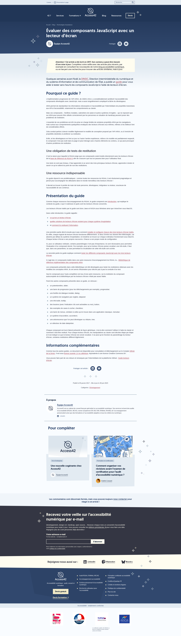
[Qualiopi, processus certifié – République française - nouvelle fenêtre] (102, 619)
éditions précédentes (96, 527)
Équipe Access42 (62, 43)
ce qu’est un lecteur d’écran (60, 218)
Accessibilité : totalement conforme (90, 606)
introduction (112, 201)
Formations (74, 15)
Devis (130, 15)
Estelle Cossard (106, 481)
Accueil (48, 25)
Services (60, 15)
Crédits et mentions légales (117, 585)
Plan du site (112, 592)
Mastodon (110, 561)
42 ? (49, 15)
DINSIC (84, 78)
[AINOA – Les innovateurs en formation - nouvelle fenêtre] (124, 619)
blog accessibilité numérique (111, 67)
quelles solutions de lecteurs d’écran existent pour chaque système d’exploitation (80, 221)
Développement (94, 387)
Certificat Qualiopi (114, 581)
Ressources (116, 15)
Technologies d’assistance (64, 25)
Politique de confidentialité (116, 588)
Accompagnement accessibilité (89, 579)
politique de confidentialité (57, 548)
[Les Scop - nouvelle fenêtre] (56, 619)
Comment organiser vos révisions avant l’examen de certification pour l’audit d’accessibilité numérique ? (110, 470)
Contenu (49, 2)
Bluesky (129, 561)
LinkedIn (91, 561)
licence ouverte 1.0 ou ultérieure (76, 353)
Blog (104, 15)
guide (119, 81)
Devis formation (60, 597)
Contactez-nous (113, 595)
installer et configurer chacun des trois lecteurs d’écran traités (110, 232)
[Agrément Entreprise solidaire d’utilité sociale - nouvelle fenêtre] (79, 619)
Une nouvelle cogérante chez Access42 (66, 467)
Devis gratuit (60, 591)
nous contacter (120, 499)
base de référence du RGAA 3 (61, 158)
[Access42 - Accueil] (90, 12)
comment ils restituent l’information (65, 225)
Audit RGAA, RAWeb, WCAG (89, 575)
